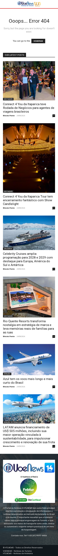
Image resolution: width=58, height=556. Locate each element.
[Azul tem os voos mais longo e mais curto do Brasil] (29, 359)
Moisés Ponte (9, 115)
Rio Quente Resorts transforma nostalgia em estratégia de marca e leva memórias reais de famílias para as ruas (28, 326)
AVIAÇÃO (7, 374)
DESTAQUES (8, 99)
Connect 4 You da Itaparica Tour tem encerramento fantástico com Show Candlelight (28, 200)
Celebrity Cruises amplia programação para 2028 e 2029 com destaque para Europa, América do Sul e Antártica (28, 259)
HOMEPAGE (38, 41)
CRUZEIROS (8, 249)
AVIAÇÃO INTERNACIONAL (13, 422)
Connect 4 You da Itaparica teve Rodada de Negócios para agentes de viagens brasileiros (28, 107)
